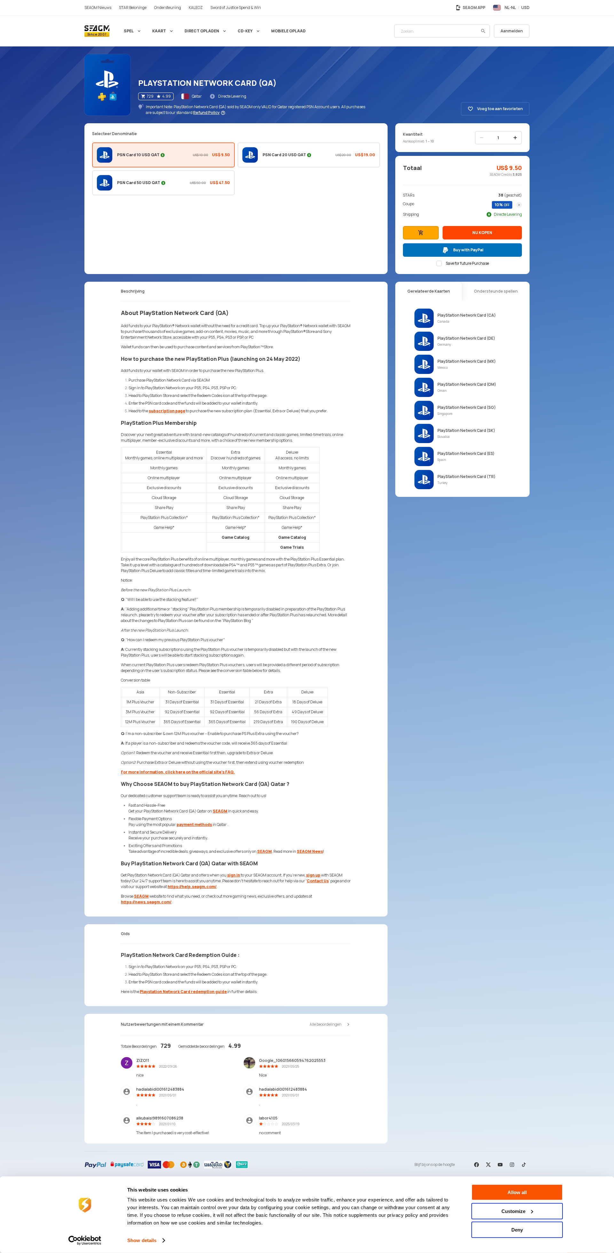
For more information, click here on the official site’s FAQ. (178, 772)
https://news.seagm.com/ (146, 902)
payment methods (194, 824)
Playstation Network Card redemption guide (183, 991)
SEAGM (220, 811)
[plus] (515, 137)
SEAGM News (310, 851)
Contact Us (318, 881)
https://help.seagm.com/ (192, 886)
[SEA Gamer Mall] (96, 31)
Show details (141, 1240)
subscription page (167, 411)
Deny (517, 1230)
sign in (233, 875)
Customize (513, 1211)
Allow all (517, 1192)
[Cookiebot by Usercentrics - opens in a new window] (85, 1240)
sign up (313, 875)
